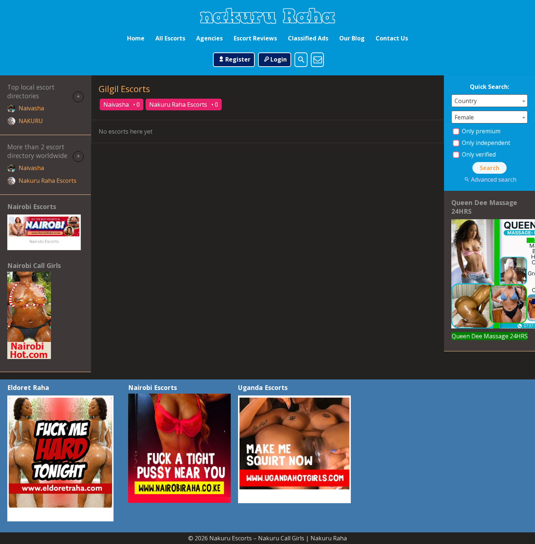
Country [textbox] (466, 101)
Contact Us (392, 38)
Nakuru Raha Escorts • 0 (183, 104)
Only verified (478, 154)
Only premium (480, 131)
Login (278, 59)
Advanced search (493, 180)
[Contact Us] (317, 59)
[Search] (301, 59)
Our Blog (352, 38)
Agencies (209, 38)
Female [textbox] (464, 117)
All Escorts (170, 38)
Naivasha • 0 (121, 104)
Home (135, 38)
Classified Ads (308, 38)
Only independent (485, 143)
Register (237, 59)
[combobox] (489, 100)
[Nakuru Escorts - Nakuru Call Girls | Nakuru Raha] (267, 15)
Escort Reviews (255, 38)
